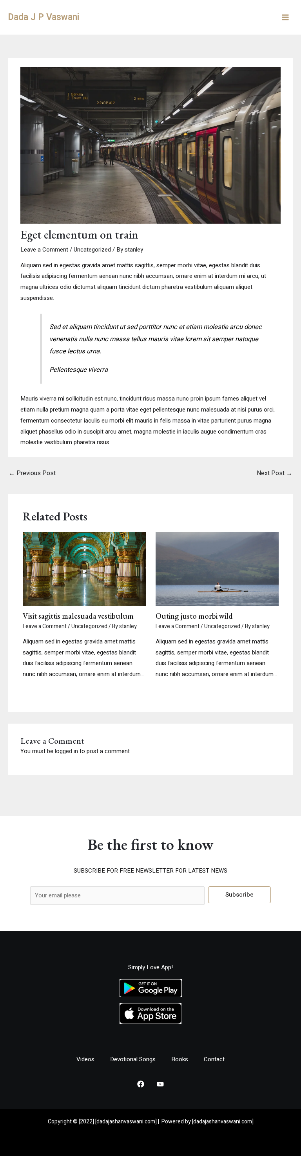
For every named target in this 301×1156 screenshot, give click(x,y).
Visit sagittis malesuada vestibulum (78, 616)
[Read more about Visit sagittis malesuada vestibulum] (84, 568)
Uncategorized (92, 249)
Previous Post (32, 473)
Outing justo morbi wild (194, 616)
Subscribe (239, 894)
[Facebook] (140, 1084)
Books (179, 1059)
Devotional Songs (133, 1059)
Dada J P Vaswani (43, 17)
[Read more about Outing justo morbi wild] (217, 568)
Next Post (274, 473)
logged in (66, 751)
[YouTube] (160, 1084)
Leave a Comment (44, 249)
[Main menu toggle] (285, 17)
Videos (85, 1059)
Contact (214, 1059)
